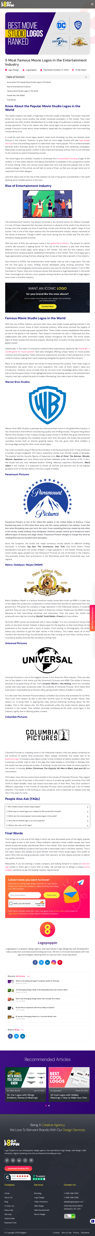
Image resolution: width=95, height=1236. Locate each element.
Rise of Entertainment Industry (19, 87)
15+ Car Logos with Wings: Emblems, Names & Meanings (22, 1096)
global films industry (60, 243)
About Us (8, 1197)
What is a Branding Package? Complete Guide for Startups (37, 981)
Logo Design (13, 70)
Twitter (13, 1160)
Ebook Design (39, 1214)
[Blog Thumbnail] (11, 981)
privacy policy (59, 911)
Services (7, 1214)
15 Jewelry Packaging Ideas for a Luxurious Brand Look (36, 1016)
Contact (56, 1232)
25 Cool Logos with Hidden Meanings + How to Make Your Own (68, 1096)
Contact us (9, 1206)
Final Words (11, 100)
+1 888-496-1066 (71, 1197)
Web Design (39, 1206)
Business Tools (10, 1222)
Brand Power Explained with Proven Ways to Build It (35, 1007)
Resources (8, 1210)
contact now (47, 306)
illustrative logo (12, 759)
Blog (6, 1201)
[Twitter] (16, 1036)
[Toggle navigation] (92, 4)
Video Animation (41, 1201)
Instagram (25, 1160)
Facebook (6, 1160)
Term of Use (66, 1232)
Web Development (41, 1210)
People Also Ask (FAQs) (16, 95)
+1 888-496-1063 (71, 1193)
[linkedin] (22, 1036)
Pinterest (31, 1160)
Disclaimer (85, 1232)
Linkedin (19, 1160)
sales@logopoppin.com (73, 1201)
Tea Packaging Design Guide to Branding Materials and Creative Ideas (42, 990)
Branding (37, 1193)
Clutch (17, 1177)
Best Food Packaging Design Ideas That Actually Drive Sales (38, 999)
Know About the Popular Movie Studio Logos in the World (29, 82)
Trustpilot (39, 1177)
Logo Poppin (13, 913)
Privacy (76, 1232)
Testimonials (9, 1218)
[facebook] (10, 1036)
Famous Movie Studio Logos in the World (22, 91)
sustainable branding (68, 158)
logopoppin (31, 70)
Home (6, 1193)
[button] (46, 1105)
